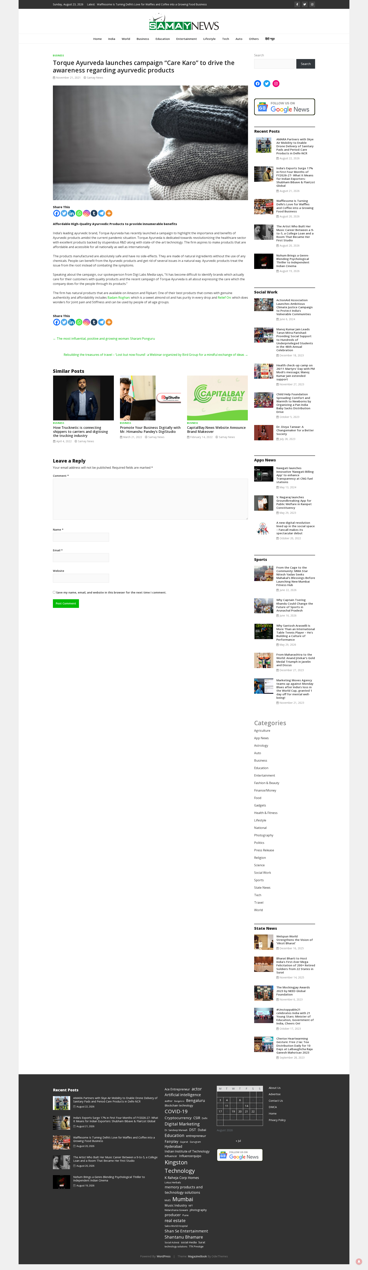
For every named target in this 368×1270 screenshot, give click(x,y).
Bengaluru (195, 1106)
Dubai (202, 1136)
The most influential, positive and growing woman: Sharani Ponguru (104, 344)
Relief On (224, 303)
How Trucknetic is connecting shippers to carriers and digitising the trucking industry (80, 437)
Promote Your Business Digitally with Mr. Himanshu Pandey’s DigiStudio (150, 435)
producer (173, 1220)
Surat (201, 1248)
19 (233, 1117)
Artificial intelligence (183, 1100)
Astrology (261, 751)
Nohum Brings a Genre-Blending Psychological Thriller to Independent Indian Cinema (292, 266)
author (168, 1106)
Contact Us (276, 1106)
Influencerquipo (190, 1162)
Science (259, 871)
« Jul (238, 1146)
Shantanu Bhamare (184, 1242)
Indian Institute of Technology (187, 1157)
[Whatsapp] (79, 219)
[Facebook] (56, 219)
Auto (239, 44)
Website (58, 576)
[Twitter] (64, 219)
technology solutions (176, 1252)
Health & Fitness (266, 818)
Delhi (204, 1124)
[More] (109, 219)
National (260, 833)
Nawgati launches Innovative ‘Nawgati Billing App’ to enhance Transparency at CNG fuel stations (295, 481)
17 (220, 1117)
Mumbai (182, 1204)
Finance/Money (265, 796)
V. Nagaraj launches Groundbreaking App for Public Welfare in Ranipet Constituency (294, 508)
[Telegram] (101, 219)
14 (246, 1111)
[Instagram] (86, 219)
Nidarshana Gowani (176, 1215)
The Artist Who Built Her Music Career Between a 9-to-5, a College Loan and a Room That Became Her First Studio (295, 239)
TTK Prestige (196, 1252)
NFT (191, 1211)
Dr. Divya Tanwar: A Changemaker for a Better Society (295, 436)
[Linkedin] (71, 219)
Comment (61, 481)
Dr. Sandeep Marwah (176, 1136)
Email (58, 556)
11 (226, 1111)
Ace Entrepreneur (177, 1095)
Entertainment (186, 44)
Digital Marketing (182, 1130)
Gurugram (195, 1147)
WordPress (164, 1262)
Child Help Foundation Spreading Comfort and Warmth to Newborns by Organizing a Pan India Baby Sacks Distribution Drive (293, 408)
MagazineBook (197, 1262)
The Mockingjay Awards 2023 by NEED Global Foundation (293, 996)
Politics (259, 848)
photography (198, 1215)
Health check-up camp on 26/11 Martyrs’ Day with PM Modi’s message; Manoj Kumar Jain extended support (295, 378)
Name (58, 535)
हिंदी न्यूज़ (270, 44)
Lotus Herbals (173, 1188)
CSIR (196, 1123)
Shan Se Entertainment (186, 1236)
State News (262, 893)
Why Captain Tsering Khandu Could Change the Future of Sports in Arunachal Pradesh (294, 611)
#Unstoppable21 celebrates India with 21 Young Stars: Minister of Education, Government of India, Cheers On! (295, 1022)
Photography (263, 841)
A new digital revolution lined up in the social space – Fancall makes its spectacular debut (295, 533)
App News (261, 744)
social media (189, 1248)
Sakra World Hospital (176, 1231)
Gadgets (260, 811)
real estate (175, 1226)
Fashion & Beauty (266, 789)
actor (197, 1094)
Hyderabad (173, 1152)
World (126, 44)
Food (257, 803)
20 (240, 1117)
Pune (185, 1221)
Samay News (95, 83)
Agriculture (262, 736)
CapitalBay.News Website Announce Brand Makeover (216, 435)
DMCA (273, 1113)
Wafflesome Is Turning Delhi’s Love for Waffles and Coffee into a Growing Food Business (295, 212)
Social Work (262, 878)
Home (97, 44)
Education (163, 44)
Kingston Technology (180, 1172)
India (111, 44)
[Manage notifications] (359, 1261)
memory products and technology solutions (184, 1195)
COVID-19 (176, 1117)
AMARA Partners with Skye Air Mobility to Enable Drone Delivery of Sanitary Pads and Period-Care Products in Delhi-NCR (295, 152)
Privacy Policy (277, 1126)
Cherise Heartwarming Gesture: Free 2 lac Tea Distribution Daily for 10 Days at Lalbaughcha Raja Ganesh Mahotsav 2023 (294, 1051)
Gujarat (184, 1147)
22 (253, 1117)
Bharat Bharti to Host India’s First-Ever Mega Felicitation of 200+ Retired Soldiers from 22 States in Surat (295, 971)
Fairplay (171, 1147)
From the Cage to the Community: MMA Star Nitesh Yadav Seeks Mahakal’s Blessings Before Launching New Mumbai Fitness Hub (295, 582)
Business (143, 44)
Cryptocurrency (178, 1123)
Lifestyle (209, 44)
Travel (258, 908)
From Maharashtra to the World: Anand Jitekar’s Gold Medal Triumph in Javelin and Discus (295, 665)
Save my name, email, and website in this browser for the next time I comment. (111, 598)
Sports (259, 886)
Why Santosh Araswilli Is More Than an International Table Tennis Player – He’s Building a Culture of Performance (295, 638)
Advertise (275, 1100)
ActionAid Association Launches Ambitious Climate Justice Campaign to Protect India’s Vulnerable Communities (294, 313)
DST (192, 1135)
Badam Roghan (118, 303)
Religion (260, 863)
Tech (225, 44)
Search (259, 61)
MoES (168, 1206)
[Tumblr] (94, 219)
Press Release (264, 856)
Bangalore (179, 1107)
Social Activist (172, 1248)
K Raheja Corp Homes (182, 1183)
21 (246, 1117)
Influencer (171, 1162)
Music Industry (176, 1211)
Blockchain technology (179, 1111)
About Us (275, 1093)
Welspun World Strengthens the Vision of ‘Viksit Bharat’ (294, 945)
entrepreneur (196, 1141)
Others (254, 44)
